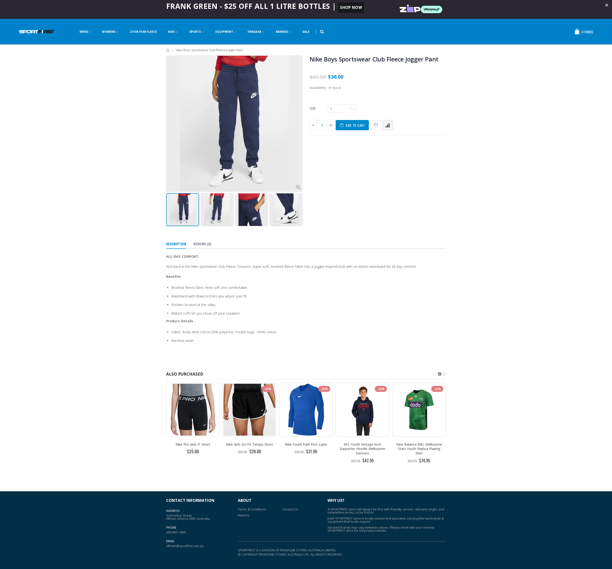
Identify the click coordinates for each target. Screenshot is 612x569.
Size (313, 108)
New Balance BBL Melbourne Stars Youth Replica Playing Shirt (419, 449)
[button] (439, 374)
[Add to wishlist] (376, 125)
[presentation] (171, 208)
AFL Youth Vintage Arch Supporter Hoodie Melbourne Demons (362, 449)
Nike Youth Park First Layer (306, 444)
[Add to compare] (387, 125)
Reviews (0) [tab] (202, 243)
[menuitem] (85, 31)
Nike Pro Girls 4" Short (192, 444)
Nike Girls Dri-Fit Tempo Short (249, 444)
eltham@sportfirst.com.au (185, 546)
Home (168, 50)
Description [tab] (176, 243)
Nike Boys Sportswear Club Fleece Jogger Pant (374, 59)
